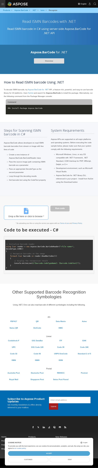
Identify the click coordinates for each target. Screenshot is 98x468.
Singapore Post (37, 379)
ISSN (61, 360)
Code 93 (37, 354)
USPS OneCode (61, 354)
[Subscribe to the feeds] (65, 427)
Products (32, 437)
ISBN (14, 360)
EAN (84, 341)
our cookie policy (20, 448)
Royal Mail (13, 379)
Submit (53, 406)
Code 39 (60, 347)
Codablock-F (13, 341)
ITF (60, 341)
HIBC (61, 328)
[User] (89, 4)
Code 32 (13, 354)
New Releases (61, 437)
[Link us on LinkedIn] (44, 427)
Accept (49, 453)
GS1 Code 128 (37, 347)
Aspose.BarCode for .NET (38, 90)
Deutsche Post (37, 373)
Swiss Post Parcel (61, 379)
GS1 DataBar (37, 341)
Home (3, 437)
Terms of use (64, 223)
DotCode (37, 328)
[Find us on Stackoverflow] (49, 427)
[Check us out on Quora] (54, 427)
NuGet (30, 93)
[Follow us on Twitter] (38, 427)
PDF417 (13, 321)
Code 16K (84, 347)
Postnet (84, 373)
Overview (49, 61)
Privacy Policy (77, 223)
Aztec (84, 321)
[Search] (95, 4)
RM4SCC (61, 373)
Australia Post (14, 373)
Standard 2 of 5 (84, 354)
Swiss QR (14, 328)
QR (37, 321)
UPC (14, 347)
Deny (70, 459)
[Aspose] (17, 4)
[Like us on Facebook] (33, 427)
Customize (28, 459)
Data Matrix (61, 321)
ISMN (37, 360)
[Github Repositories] (60, 427)
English (83, 4)
